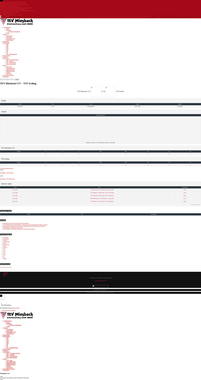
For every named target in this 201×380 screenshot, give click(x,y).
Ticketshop (9, 35)
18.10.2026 (14, 195)
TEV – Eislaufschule (11, 54)
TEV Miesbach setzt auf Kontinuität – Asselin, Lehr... (13, 3)
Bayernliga (6, 237)
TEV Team (9, 67)
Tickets (5, 34)
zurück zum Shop (15, 308)
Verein (4, 65)
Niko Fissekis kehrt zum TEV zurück (9, 12)
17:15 (184, 198)
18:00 (184, 195)
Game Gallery (6, 241)
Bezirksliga (6, 41)
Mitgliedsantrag (10, 71)
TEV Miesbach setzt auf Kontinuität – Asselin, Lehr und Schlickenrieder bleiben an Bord (25, 224)
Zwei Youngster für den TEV (7, 13)
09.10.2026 (14, 192)
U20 (7, 44)
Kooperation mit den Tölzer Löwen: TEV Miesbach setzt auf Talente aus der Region (24, 226)
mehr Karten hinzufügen (8, 310)
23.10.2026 (14, 201)
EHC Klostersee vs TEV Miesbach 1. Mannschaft (101, 189)
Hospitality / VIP (10, 38)
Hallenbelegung (10, 69)
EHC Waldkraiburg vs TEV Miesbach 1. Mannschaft (102, 198)
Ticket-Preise (9, 40)
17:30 (184, 189)
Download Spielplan (14, 31)
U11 (7, 50)
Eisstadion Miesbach (100, 115)
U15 (7, 47)
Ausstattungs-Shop (8, 75)
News (7, 28)
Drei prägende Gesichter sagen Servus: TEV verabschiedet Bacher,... (17, 10)
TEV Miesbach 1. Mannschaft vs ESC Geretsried (102, 195)
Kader (7, 33)
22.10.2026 (14, 198)
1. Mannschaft (7, 27)
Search (17, 79)
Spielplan (8, 30)
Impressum (97, 280)
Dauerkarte (9, 37)
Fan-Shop (5, 76)
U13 (7, 48)
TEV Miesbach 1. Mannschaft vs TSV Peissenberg (102, 192)
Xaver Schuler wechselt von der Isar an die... (11, 14)
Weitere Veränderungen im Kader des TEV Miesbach (13, 9)
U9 (7, 51)
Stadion (8, 72)
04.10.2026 (14, 189)
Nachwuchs (6, 43)
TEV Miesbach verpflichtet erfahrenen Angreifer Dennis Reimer (16, 7)
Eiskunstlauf (6, 55)
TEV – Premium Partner (12, 59)
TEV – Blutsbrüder (11, 62)
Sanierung (9, 74)
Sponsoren (6, 58)
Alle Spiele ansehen (195, 204)
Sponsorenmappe (11, 64)
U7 (7, 52)
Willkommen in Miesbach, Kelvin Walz (10, 6)
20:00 (184, 192)
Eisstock (5, 57)
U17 (7, 45)
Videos (5, 258)
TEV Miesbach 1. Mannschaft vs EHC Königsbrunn (102, 201)
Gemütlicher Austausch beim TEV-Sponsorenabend (13, 2)
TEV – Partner (10, 61)
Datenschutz (103, 280)
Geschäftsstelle (10, 68)
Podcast (5, 247)
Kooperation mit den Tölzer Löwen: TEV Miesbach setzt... (14, 5)
